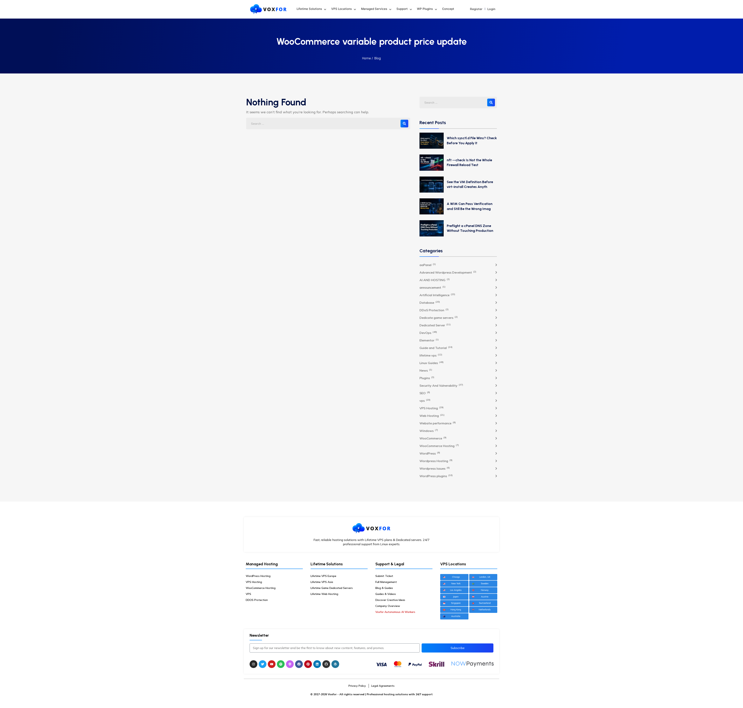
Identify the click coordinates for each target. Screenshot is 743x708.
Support (402, 9)
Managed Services (374, 9)
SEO (424, 393)
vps (424, 400)
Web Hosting (431, 415)
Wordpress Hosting (435, 461)
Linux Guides (431, 363)
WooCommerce (432, 438)
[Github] (326, 664)
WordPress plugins (436, 476)
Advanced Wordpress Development (447, 272)
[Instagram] (253, 664)
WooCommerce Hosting (439, 446)
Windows (428, 430)
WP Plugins (425, 9)
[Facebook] (299, 664)
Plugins (426, 378)
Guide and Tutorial (435, 347)
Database (429, 302)
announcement (432, 287)
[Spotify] (281, 664)
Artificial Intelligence (437, 295)
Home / (367, 58)
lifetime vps (430, 355)
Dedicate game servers (438, 317)
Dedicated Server (435, 325)
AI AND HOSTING (434, 280)
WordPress (429, 453)
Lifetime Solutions (309, 9)
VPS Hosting (431, 408)
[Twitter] (262, 664)
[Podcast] (290, 664)
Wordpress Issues (434, 468)
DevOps (428, 332)
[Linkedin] (317, 664)
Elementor (429, 340)
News (425, 370)
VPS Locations (341, 9)
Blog (377, 58)
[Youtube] (272, 664)
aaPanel (427, 265)
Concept (448, 9)
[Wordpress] (335, 664)
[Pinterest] (308, 664)
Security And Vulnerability (441, 385)
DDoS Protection (434, 310)
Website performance (437, 423)
